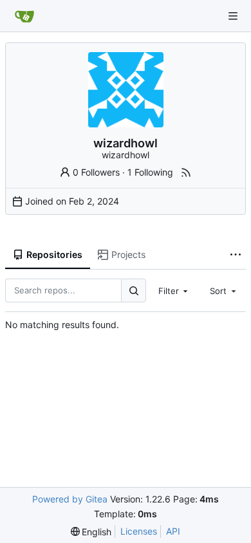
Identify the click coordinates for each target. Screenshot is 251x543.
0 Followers (96, 172)
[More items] (235, 255)
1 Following (150, 172)
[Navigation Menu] (233, 16)
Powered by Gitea (69, 498)
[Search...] (133, 290)
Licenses (138, 531)
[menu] (91, 531)
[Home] (24, 16)
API (173, 531)
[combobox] (174, 290)
